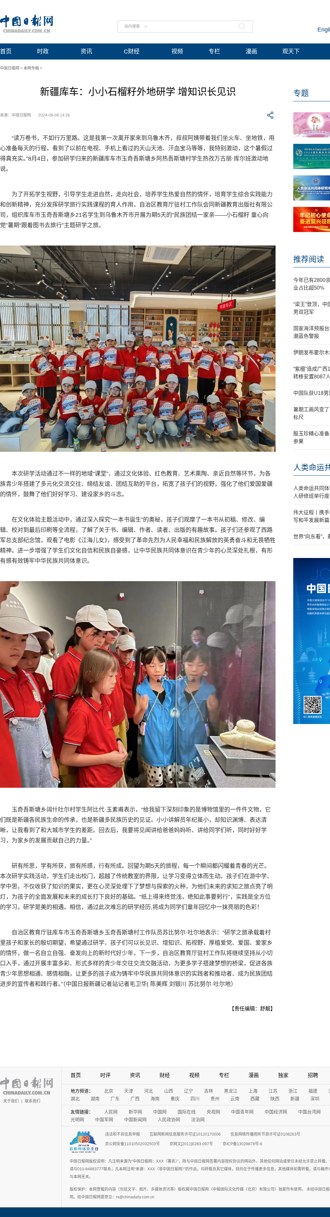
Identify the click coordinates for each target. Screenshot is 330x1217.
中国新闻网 (135, 1119)
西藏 (254, 1098)
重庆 (175, 1098)
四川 (194, 1098)
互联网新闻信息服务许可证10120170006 (185, 1134)
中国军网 (104, 1119)
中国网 (160, 1111)
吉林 (208, 1090)
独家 (283, 1075)
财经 (165, 1075)
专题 (301, 93)
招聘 (313, 1075)
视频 (177, 51)
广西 (135, 1098)
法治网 (198, 1119)
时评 (105, 1075)
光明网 (77, 1119)
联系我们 (32, 1101)
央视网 (213, 1111)
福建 (312, 1090)
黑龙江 (231, 1090)
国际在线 (187, 1111)
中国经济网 (276, 1111)
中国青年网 (242, 1111)
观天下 (291, 51)
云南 (234, 1098)
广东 (115, 1098)
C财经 (132, 51)
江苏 (272, 1090)
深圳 (314, 1098)
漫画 (251, 51)
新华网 (135, 1111)
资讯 (86, 51)
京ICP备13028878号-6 (242, 1144)
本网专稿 (31, 68)
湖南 (95, 1098)
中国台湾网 (309, 1111)
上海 (252, 1090)
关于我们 (11, 1101)
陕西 (274, 1098)
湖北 (75, 1098)
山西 (168, 1090)
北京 (108, 1090)
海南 (155, 1098)
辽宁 (188, 1090)
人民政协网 (169, 1119)
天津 (128, 1090)
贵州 (214, 1098)
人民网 (111, 1111)
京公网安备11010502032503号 (132, 1144)
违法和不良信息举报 (122, 1134)
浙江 (292, 1090)
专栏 (214, 51)
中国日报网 (9, 68)
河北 (148, 1090)
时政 (43, 51)
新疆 (294, 1098)
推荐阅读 (308, 259)
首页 (6, 51)
